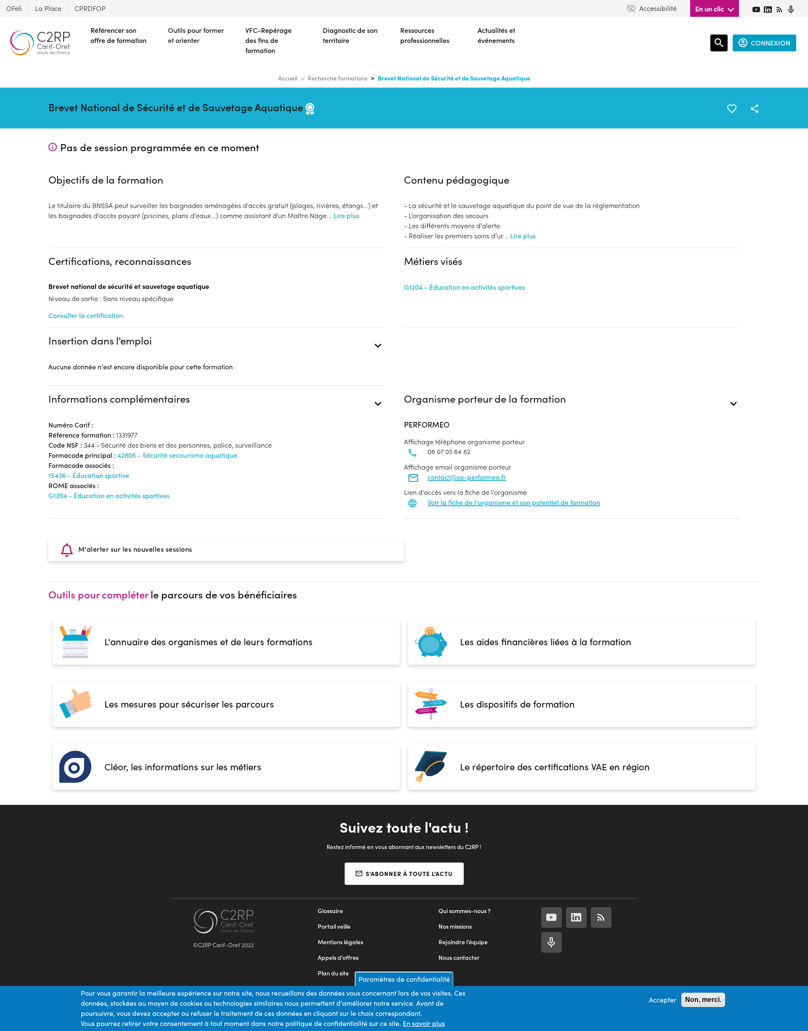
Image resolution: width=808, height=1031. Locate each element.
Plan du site (333, 973)
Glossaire (330, 911)
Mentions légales (340, 942)
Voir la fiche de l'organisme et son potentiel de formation (514, 502)
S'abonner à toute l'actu (409, 873)
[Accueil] (40, 43)
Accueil (287, 78)
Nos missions (455, 926)
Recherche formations (337, 78)
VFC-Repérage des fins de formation (268, 40)
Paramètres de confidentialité (404, 979)
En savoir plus (424, 1023)
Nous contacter (459, 958)
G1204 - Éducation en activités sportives (464, 287)
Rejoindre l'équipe (463, 942)
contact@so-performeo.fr (467, 477)
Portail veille (334, 926)
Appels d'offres (338, 958)
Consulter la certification (85, 315)
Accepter (662, 999)
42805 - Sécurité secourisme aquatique (177, 455)
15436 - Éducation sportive (88, 475)
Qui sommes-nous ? (465, 911)
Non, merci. (703, 999)
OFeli (14, 8)
